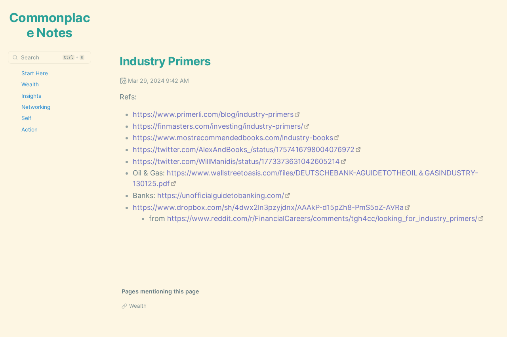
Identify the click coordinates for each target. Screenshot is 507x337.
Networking (35, 107)
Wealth (30, 84)
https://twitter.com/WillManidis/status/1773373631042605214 (236, 161)
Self (26, 118)
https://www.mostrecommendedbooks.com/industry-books (233, 137)
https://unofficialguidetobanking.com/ (220, 195)
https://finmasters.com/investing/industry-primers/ (218, 126)
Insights (31, 96)
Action (29, 129)
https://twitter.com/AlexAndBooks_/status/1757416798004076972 (244, 149)
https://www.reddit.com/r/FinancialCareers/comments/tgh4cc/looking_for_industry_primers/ (322, 218)
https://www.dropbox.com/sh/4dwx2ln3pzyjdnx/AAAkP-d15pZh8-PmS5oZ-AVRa (268, 207)
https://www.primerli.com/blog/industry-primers (213, 114)
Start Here (34, 73)
